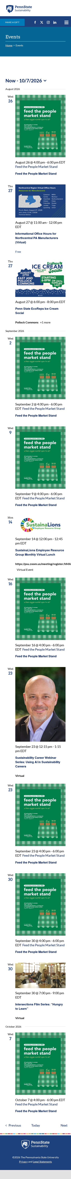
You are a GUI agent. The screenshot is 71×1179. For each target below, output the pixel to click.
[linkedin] (54, 22)
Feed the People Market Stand (36, 173)
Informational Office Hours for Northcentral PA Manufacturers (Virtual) (36, 237)
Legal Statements (42, 1161)
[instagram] (48, 22)
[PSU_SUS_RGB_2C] (19, 6)
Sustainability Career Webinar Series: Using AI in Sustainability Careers (37, 762)
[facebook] (35, 22)
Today (35, 1125)
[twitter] (41, 22)
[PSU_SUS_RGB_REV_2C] (35, 1141)
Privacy (23, 1161)
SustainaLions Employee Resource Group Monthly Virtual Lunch (39, 552)
